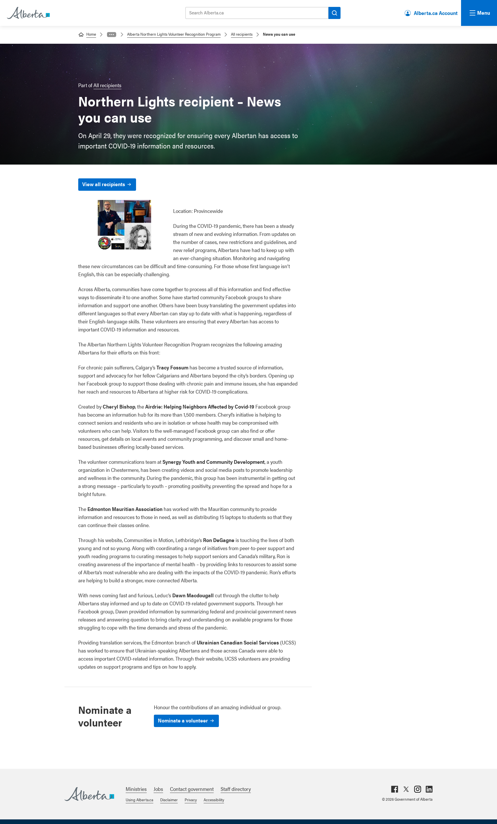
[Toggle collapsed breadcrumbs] (111, 34)
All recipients (242, 34)
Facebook (394, 789)
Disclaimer (169, 799)
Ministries (136, 788)
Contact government (192, 788)
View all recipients (103, 184)
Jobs (158, 788)
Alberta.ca (89, 794)
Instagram (417, 789)
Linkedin (429, 789)
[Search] (334, 13)
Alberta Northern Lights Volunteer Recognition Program (174, 34)
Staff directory (236, 788)
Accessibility (214, 799)
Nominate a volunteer (183, 720)
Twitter (406, 789)
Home (91, 34)
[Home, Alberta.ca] (28, 13)
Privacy (191, 799)
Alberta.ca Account (436, 12)
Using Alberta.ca (139, 799)
